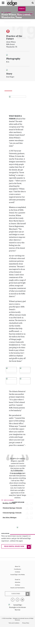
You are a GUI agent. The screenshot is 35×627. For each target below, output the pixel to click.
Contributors (17, 569)
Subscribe (25, 13)
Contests (17, 572)
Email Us (17, 579)
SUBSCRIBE (15, 593)
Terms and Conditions (14, 623)
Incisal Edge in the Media (17, 574)
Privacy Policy (25, 623)
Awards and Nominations (17, 587)
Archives (17, 585)
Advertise (17, 582)
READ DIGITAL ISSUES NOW (14, 546)
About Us (17, 566)
